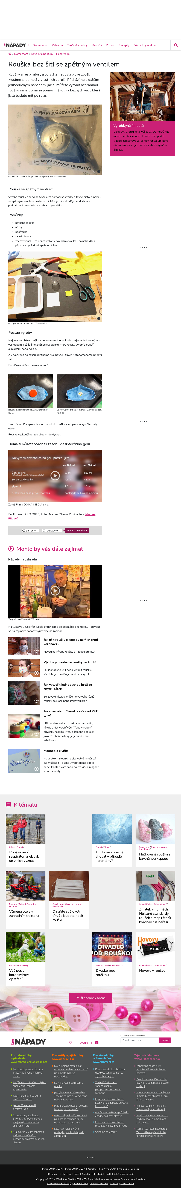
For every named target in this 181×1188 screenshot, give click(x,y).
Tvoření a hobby (77, 45)
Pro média (124, 1168)
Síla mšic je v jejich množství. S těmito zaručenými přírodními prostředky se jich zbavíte (29, 1137)
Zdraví (110, 45)
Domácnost (40, 45)
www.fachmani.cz (103, 1061)
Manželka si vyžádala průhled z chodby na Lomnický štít (112, 1114)
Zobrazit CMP (127, 1183)
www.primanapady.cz (147, 1058)
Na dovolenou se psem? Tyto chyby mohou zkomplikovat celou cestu (152, 1119)
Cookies (114, 1183)
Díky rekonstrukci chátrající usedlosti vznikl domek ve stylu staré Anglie (110, 1072)
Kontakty (92, 1168)
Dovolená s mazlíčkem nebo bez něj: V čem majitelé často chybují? (152, 1082)
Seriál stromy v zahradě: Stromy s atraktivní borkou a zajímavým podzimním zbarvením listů (27, 1120)
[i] (55, 139)
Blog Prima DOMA (107, 1168)
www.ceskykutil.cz (63, 1058)
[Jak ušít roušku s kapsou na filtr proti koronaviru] (24, 646)
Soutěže (135, 1168)
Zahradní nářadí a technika (22, 905)
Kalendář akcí (145, 904)
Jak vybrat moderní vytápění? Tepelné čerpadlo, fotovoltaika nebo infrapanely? (70, 1096)
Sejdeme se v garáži (106, 1132)
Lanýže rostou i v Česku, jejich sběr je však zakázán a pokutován (29, 1086)
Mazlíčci (97, 45)
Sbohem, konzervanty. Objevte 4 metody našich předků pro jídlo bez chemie (153, 1096)
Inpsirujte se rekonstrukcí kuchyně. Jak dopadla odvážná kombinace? (111, 1102)
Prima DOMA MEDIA (75, 1168)
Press (76, 1173)
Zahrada (57, 45)
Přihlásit (165, 1040)
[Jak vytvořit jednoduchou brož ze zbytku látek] (24, 693)
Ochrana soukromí (99, 1183)
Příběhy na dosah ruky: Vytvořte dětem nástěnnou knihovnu (151, 1069)
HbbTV (108, 1173)
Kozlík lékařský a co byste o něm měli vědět (27, 1097)
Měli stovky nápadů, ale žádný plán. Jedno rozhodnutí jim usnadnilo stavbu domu (70, 1119)
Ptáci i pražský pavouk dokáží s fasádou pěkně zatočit (71, 1107)
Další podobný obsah (90, 998)
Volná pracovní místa (124, 1173)
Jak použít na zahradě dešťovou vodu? (24, 1107)
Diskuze (52, 530)
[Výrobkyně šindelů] (142, 98)
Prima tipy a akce (144, 45)
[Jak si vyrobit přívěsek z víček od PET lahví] (24, 726)
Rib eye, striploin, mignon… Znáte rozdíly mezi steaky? (151, 1107)
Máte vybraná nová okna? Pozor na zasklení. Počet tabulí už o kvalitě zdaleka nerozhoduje (70, 1071)
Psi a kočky (23, 965)
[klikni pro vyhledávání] (175, 45)
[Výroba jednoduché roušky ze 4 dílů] (24, 668)
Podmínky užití (81, 1183)
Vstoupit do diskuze (77, 530)
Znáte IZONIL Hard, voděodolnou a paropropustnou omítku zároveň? (108, 1088)
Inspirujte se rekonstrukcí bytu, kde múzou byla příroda (111, 1123)
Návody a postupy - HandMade (154, 848)
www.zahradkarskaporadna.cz (29, 1061)
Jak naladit (97, 1173)
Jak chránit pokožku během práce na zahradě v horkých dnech (28, 1072)
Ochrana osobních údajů (59, 1183)
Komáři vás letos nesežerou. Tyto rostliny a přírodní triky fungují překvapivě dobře (151, 1132)
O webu (84, 1043)
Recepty (124, 45)
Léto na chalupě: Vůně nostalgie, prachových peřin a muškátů (69, 1132)
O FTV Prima (66, 1173)
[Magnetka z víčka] (24, 761)
